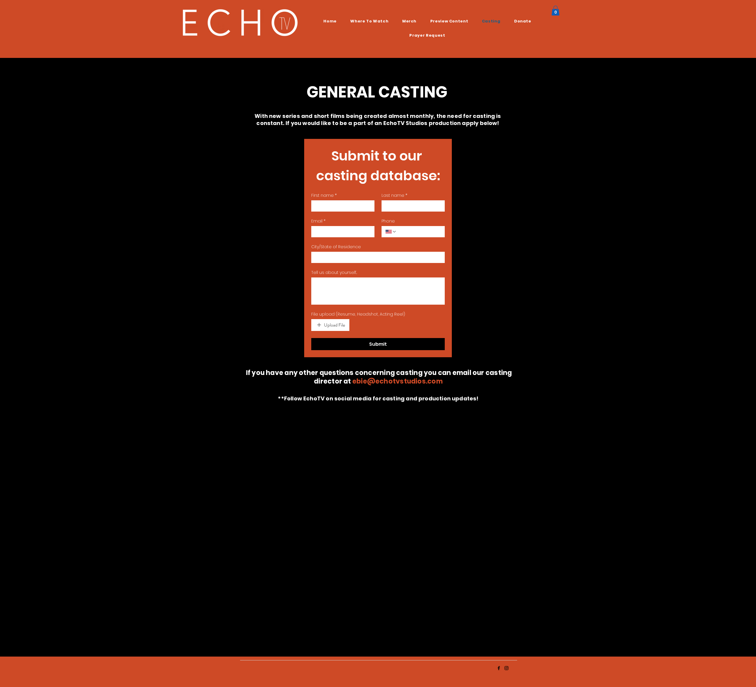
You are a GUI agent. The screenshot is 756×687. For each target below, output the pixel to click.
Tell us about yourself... (334, 272)
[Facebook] (498, 668)
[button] (555, 10)
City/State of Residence (336, 246)
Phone (388, 221)
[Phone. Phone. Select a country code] (391, 231)
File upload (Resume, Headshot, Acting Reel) (358, 314)
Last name (394, 195)
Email (318, 221)
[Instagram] (506, 668)
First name (324, 195)
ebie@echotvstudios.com (397, 381)
